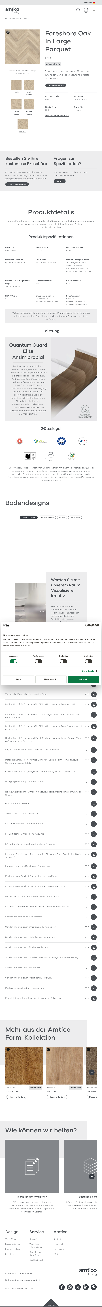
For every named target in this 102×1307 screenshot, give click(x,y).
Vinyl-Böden (10, 1239)
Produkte (17, 18)
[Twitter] (78, 1287)
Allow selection (51, 679)
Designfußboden (12, 1244)
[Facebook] (62, 1287)
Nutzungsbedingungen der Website (23, 1280)
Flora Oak (52, 1091)
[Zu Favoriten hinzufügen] (8, 32)
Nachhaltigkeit (36, 1260)
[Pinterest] (94, 1287)
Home (8, 18)
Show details (88, 671)
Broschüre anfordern (17, 184)
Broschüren (34, 1239)
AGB (56, 1254)
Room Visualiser (12, 1249)
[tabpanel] (51, 712)
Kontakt (59, 181)
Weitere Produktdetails (57, 115)
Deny (18, 679)
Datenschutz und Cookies (18, 1273)
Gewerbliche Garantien (35, 1253)
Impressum (59, 1249)
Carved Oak (13, 1091)
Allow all (83, 679)
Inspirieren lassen (13, 1254)
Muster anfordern (56, 85)
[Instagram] (70, 1287)
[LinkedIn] (86, 1287)
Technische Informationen (35, 1245)
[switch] (38, 661)
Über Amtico (59, 1244)
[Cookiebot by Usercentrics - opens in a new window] (87, 626)
